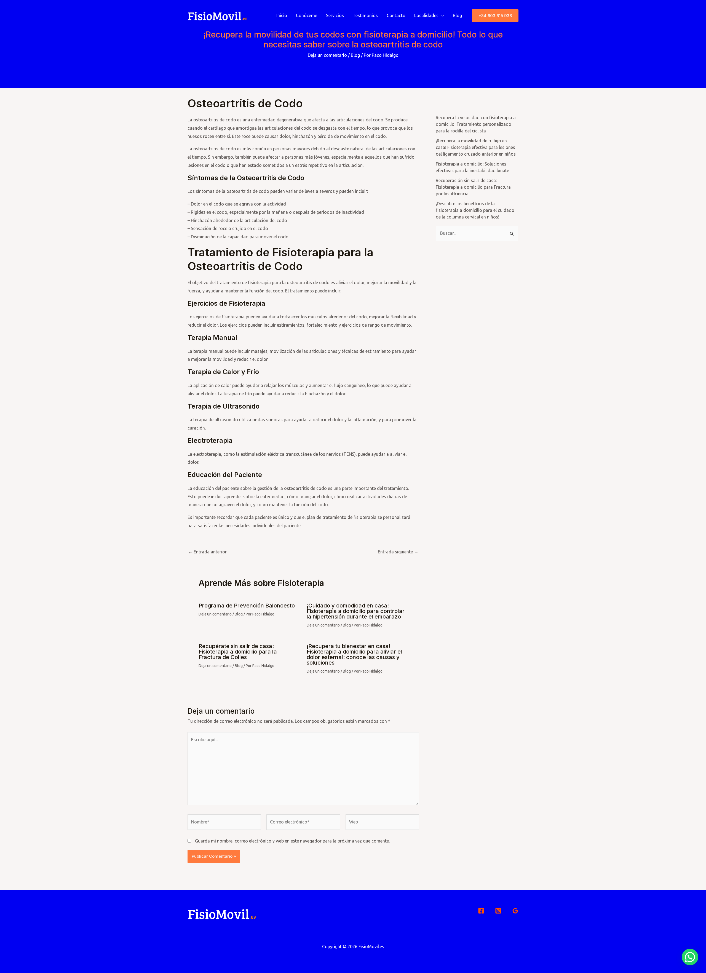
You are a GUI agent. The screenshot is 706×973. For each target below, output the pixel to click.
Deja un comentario (327, 55)
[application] (441, 15)
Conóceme (306, 15)
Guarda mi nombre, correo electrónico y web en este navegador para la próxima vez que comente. (292, 840)
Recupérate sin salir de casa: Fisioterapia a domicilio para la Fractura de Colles (238, 651)
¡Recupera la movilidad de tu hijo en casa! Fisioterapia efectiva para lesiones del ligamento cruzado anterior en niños (476, 147)
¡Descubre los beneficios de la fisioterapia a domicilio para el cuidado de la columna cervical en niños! (475, 210)
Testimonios (365, 15)
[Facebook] (481, 911)
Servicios (335, 15)
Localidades (426, 15)
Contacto (396, 15)
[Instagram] (498, 911)
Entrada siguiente (398, 552)
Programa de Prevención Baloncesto (247, 605)
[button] (495, 15)
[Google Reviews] (515, 911)
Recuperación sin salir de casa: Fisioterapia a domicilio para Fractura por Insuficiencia (473, 187)
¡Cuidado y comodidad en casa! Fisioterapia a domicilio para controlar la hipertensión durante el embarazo (356, 611)
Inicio (281, 15)
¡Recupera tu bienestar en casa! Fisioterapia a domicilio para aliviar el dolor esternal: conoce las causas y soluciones (354, 654)
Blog (457, 15)
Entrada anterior (207, 552)
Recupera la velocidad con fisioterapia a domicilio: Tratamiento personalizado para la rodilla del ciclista (476, 124)
